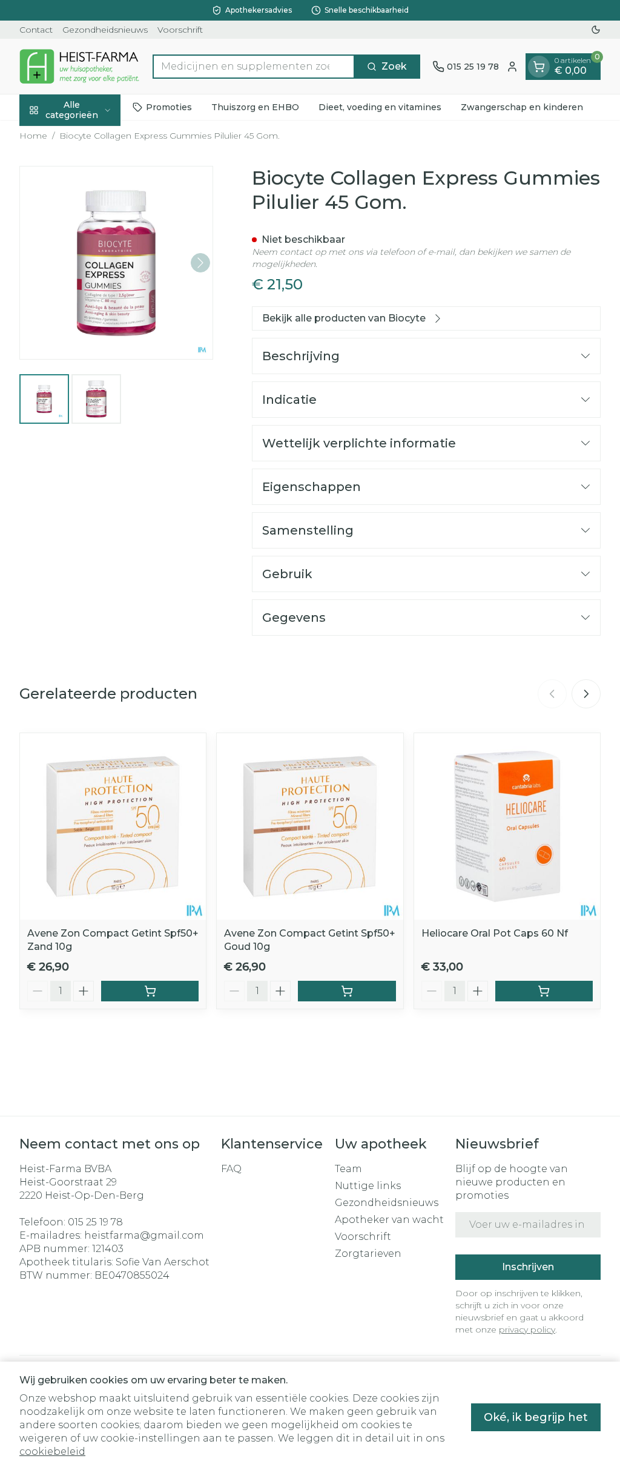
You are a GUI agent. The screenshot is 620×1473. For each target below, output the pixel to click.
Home (33, 135)
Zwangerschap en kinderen (522, 107)
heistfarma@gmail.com (144, 1235)
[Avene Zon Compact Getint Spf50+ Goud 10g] (310, 826)
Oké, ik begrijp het (536, 1417)
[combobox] (254, 66)
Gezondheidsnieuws (105, 29)
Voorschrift (180, 29)
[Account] (512, 67)
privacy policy (527, 1329)
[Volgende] (200, 262)
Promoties (169, 107)
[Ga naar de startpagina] (79, 66)
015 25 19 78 (95, 1222)
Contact (36, 29)
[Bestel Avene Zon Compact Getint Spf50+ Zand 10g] (150, 991)
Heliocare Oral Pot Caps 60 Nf (494, 933)
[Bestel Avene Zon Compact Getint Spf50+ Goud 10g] (346, 991)
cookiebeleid (52, 1451)
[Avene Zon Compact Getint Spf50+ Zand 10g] (113, 826)
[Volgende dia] (586, 693)
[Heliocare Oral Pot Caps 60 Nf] (507, 826)
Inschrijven (528, 1267)
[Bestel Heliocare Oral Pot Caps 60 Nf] (544, 991)
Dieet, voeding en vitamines (379, 107)
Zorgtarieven (368, 1253)
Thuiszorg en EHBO (255, 107)
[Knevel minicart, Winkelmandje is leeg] (539, 66)
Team (348, 1169)
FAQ (231, 1169)
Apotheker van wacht (389, 1219)
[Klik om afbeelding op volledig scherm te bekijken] (116, 262)
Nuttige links (368, 1185)
